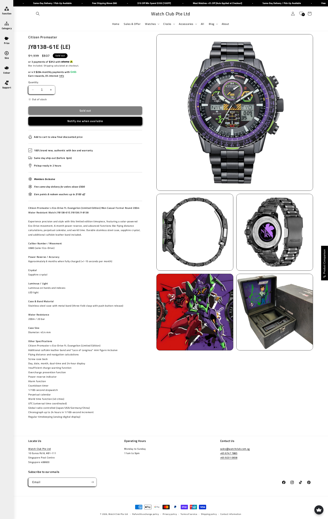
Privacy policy (170, 514)
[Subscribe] (92, 482)
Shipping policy (209, 514)
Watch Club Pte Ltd (39, 449)
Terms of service (189, 514)
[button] (38, 13)
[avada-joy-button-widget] (318, 509)
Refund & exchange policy (145, 514)
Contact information (230, 514)
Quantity (33, 82)
